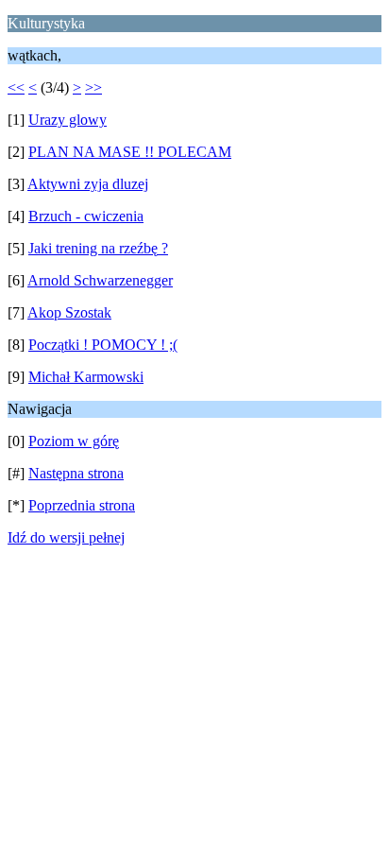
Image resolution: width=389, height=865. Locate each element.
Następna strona (76, 473)
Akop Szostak (69, 312)
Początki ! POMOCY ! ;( (103, 345)
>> (93, 87)
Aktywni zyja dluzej (87, 184)
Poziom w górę (73, 441)
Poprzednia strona (81, 505)
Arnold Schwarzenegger (100, 280)
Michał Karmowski (86, 377)
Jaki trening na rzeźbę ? (98, 248)
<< (16, 87)
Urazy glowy (67, 120)
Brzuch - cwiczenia (86, 216)
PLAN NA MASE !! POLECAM (129, 152)
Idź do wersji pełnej (66, 537)
